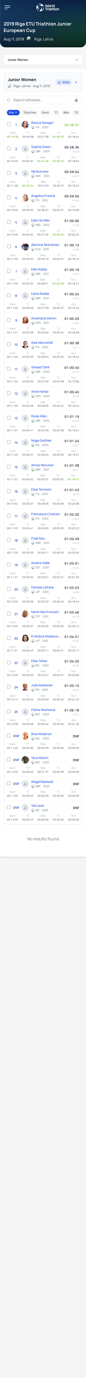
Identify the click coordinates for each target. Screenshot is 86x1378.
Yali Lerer (37, 805)
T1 (56, 112)
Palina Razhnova (43, 709)
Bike (66, 112)
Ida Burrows (39, 171)
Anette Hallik (40, 563)
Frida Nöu (38, 538)
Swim (45, 112)
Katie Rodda (40, 293)
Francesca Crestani (45, 514)
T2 (76, 112)
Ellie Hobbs (39, 269)
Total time (29, 112)
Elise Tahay (39, 661)
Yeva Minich (39, 758)
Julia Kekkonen (42, 685)
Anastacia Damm (43, 318)
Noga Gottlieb (41, 440)
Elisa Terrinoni (41, 489)
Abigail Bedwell (42, 781)
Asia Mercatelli (42, 342)
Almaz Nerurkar (42, 465)
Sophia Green (41, 147)
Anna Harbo (39, 391)
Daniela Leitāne (42, 587)
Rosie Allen (39, 416)
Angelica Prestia (43, 195)
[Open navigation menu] (7, 7)
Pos (11, 112)
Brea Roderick (41, 734)
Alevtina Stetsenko (45, 244)
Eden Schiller (40, 220)
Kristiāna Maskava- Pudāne (46, 636)
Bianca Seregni (42, 122)
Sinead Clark (40, 367)
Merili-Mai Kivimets (45, 612)
